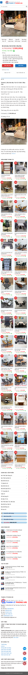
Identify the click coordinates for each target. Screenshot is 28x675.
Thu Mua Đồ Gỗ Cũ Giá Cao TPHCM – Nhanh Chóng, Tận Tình (14, 567)
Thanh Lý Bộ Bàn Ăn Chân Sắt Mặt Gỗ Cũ (20, 369)
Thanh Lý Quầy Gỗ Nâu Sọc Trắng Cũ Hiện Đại (20, 465)
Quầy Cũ (3, 493)
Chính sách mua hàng (6, 649)
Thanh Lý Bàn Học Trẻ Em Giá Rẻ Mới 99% (20, 446)
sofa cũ (13, 153)
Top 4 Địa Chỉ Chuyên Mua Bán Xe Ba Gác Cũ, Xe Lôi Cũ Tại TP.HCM (15, 588)
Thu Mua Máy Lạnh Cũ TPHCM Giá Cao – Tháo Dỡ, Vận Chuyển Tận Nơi (16, 583)
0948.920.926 (8, 610)
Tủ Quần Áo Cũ (4, 483)
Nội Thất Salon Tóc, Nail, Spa (8, 501)
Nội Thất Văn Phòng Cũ (6, 475)
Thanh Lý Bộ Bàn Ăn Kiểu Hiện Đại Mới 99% (7, 465)
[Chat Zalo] (24, 648)
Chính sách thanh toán (6, 653)
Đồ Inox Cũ (3, 509)
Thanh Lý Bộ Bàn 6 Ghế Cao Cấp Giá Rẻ (6, 214)
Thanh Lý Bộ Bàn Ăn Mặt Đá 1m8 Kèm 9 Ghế (20, 292)
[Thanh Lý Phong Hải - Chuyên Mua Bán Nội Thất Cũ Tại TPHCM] (14, 2)
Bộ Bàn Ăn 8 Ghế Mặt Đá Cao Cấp (20, 234)
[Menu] (1, 2)
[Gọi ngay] (24, 653)
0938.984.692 (10, 608)
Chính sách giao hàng (6, 651)
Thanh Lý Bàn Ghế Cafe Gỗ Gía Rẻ (21, 388)
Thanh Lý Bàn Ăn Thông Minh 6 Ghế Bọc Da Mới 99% (7, 195)
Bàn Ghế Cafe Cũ (5, 486)
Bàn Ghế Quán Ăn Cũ (6, 488)
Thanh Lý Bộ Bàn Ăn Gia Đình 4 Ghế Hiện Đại (7, 350)
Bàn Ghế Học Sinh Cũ (6, 504)
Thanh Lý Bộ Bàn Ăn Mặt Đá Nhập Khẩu (20, 427)
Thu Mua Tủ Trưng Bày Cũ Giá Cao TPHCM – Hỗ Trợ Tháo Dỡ (15, 572)
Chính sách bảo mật (5, 654)
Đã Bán (8, 10)
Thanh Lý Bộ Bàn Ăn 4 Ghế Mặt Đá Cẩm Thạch (21, 253)
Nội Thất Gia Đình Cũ (6, 478)
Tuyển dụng (4, 644)
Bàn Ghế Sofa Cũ (5, 480)
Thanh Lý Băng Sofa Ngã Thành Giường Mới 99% (19, 176)
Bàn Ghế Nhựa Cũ (5, 507)
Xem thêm (15, 637)
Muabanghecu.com (8, 615)
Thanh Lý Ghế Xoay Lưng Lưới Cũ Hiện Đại (7, 330)
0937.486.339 (9, 614)
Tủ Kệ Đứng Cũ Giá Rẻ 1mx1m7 (5, 176)
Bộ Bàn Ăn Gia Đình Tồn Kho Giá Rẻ (20, 311)
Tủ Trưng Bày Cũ (5, 491)
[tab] (14, 79)
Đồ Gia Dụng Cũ (4, 496)
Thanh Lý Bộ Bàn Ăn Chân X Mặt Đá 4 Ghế (20, 214)
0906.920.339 (13, 522)
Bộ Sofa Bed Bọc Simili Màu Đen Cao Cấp (20, 350)
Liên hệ (2, 646)
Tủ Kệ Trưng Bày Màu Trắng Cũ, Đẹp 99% (6, 272)
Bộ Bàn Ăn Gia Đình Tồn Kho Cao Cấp (6, 311)
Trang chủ (3, 10)
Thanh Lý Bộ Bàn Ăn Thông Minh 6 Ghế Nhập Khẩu (6, 407)
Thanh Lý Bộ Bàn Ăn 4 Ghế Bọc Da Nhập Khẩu (21, 272)
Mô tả (2, 79)
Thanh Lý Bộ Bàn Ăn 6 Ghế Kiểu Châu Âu (7, 446)
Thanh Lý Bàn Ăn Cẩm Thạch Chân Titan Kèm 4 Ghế (6, 369)
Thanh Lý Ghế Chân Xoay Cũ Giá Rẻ (6, 292)
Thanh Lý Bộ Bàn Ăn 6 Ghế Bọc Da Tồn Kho (21, 330)
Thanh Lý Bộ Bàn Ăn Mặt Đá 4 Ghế (7, 427)
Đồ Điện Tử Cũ (4, 499)
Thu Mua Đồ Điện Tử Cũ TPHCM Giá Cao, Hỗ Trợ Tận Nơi (15, 578)
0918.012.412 (8, 612)
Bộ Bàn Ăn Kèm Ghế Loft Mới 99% (20, 195)
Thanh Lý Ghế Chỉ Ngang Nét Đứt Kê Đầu (6, 234)
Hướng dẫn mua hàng (6, 648)
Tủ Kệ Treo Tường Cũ (19, 407)
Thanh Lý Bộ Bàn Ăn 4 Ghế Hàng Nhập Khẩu (6, 388)
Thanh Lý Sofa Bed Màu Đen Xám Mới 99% (6, 253)
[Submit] (26, 6)
